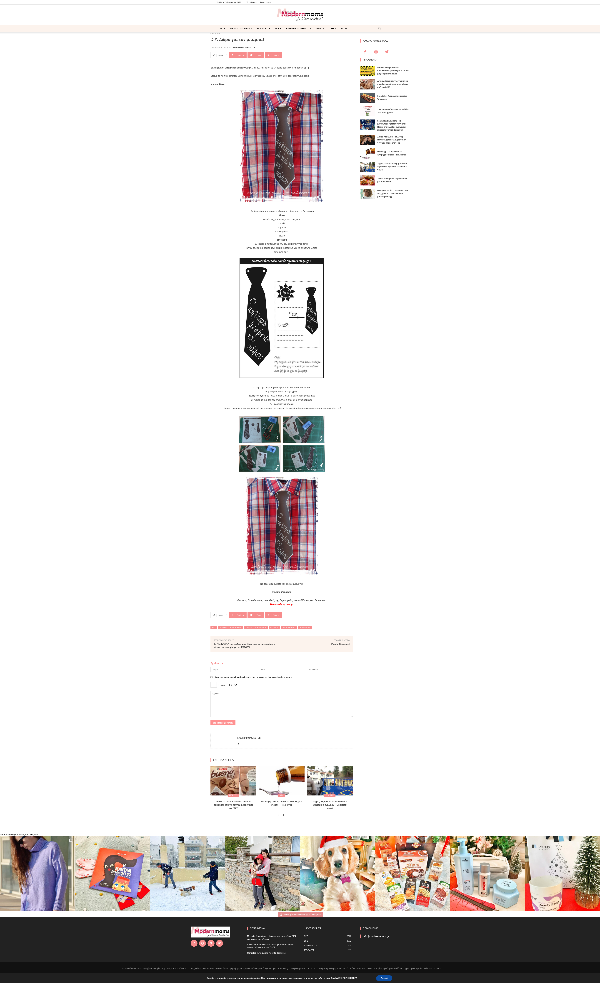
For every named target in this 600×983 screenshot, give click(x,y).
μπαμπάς (305, 627)
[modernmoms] (300, 14)
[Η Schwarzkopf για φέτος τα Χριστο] (487, 873)
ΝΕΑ (277, 28)
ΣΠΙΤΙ (331, 28)
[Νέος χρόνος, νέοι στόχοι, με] (262, 873)
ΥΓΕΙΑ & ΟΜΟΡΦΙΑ (240, 28)
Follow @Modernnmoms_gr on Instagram (302, 914)
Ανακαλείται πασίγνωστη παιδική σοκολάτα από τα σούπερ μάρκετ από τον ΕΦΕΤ (233, 805)
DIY (220, 28)
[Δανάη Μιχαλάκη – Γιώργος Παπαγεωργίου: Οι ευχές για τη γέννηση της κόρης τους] (367, 140)
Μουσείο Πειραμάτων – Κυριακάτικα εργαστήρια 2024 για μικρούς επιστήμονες (393, 71)
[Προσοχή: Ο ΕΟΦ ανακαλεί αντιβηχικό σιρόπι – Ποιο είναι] (282, 780)
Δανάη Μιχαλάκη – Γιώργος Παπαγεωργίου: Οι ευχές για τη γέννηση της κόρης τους (391, 140)
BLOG (344, 28)
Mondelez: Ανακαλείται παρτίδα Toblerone (266, 953)
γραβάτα (274, 627)
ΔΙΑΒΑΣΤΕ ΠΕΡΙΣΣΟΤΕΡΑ (344, 978)
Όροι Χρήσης (252, 2)
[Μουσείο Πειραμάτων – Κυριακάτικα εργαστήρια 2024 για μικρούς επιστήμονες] (367, 71)
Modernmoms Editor (244, 48)
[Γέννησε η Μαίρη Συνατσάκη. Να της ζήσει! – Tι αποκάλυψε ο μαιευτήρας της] (367, 194)
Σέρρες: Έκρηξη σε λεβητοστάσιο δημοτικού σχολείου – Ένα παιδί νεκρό (329, 805)
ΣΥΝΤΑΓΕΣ (262, 28)
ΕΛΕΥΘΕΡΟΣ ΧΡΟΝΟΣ (297, 28)
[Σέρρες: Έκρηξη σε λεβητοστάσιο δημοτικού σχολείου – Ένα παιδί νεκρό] (330, 780)
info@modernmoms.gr (376, 936)
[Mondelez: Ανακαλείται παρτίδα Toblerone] (367, 98)
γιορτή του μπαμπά (255, 627)
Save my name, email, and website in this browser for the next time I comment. (253, 677)
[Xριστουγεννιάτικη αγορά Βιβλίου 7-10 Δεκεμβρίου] (367, 111)
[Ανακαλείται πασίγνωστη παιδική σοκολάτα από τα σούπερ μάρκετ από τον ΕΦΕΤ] (233, 780)
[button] (379, 28)
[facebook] (238, 743)
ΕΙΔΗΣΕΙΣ (233, 795)
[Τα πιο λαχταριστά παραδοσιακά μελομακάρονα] (367, 180)
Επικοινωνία (265, 2)
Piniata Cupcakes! (340, 644)
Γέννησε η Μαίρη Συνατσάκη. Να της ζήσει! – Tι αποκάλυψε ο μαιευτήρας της (392, 193)
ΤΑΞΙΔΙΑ (320, 28)
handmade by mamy (230, 627)
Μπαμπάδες (289, 627)
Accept (384, 978)
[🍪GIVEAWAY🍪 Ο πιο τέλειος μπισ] (412, 873)
